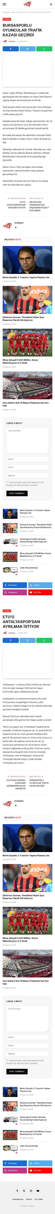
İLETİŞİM (39, 1199)
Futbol (7, 19)
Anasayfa (6, 12)
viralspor (11, 41)
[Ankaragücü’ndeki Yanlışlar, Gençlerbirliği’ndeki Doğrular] (10, 542)
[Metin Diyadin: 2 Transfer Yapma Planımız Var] (27, 260)
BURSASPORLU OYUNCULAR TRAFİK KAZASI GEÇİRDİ (39, 783)
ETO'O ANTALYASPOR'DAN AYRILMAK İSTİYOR (16, 205)
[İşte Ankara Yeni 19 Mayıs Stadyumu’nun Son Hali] (27, 385)
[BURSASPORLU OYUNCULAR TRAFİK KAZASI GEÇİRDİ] (27, 71)
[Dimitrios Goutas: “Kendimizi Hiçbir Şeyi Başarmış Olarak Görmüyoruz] (27, 300)
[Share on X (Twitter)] (27, 48)
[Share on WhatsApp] (44, 48)
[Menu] (4, 4)
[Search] (51, 4)
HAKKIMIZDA (17, 1199)
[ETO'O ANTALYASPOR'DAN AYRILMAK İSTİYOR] (27, 662)
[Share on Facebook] (11, 48)
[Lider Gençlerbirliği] (10, 571)
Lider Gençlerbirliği (29, 568)
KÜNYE (29, 1199)
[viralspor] (27, 4)
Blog (13, 12)
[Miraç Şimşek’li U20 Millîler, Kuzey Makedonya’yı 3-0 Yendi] (27, 342)
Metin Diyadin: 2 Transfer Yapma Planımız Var (26, 277)
